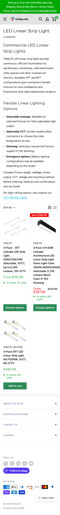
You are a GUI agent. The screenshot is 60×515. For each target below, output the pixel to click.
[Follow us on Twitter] (12, 463)
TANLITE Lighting (13, 347)
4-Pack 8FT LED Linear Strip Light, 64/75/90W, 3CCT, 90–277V (14, 357)
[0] (54, 19)
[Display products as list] (55, 207)
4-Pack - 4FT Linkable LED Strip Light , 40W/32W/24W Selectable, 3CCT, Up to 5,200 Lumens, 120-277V (14, 259)
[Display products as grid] (49, 207)
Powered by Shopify (13, 508)
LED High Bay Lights (15, 197)
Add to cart (15, 385)
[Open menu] (5, 19)
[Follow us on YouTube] (31, 463)
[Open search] (40, 19)
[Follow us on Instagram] (18, 463)
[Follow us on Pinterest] (24, 463)
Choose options (15, 307)
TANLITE (7, 243)
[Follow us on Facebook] (5, 463)
